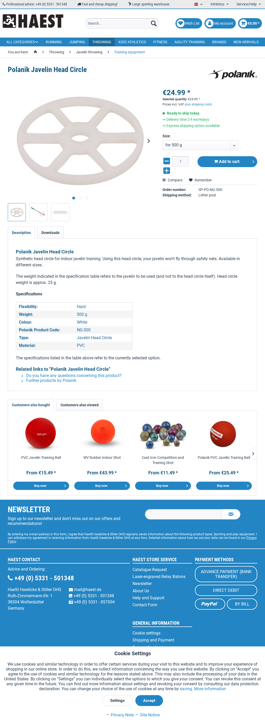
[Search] (153, 23)
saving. (187, 688)
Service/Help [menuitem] (247, 4)
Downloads (50, 233)
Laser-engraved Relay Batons (159, 576)
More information (210, 688)
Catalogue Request (149, 569)
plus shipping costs (198, 104)
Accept (149, 700)
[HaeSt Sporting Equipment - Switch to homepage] (33, 23)
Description (21, 233)
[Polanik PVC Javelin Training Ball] (224, 434)
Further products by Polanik (50, 380)
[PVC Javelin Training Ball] (41, 434)
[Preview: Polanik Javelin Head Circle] (17, 212)
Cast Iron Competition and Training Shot (163, 460)
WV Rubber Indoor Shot (102, 457)
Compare (174, 180)
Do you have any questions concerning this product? (73, 375)
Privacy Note (122, 714)
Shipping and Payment (153, 640)
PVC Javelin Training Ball (41, 457)
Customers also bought (31, 405)
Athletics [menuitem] (217, 4)
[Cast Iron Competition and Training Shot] (163, 434)
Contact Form (144, 604)
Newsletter (142, 583)
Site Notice (149, 714)
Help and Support (148, 597)
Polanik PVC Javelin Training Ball (224, 457)
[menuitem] (122, 23)
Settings (117, 700)
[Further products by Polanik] (232, 75)
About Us (140, 590)
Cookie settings (146, 633)
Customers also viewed (80, 405)
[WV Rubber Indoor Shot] (102, 434)
